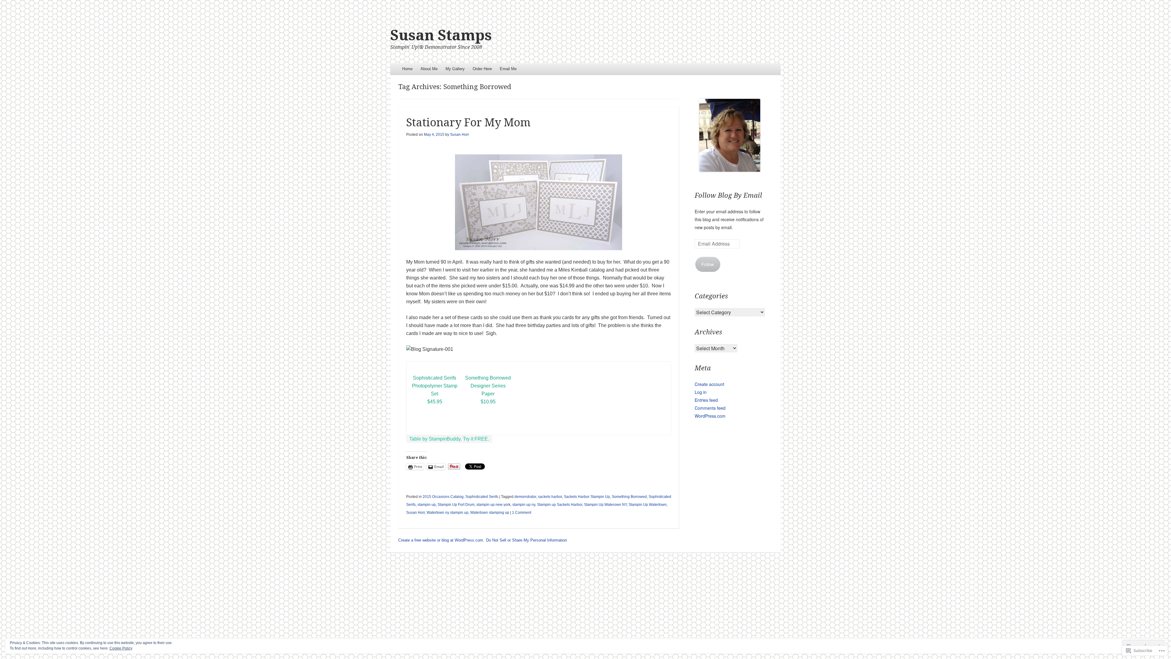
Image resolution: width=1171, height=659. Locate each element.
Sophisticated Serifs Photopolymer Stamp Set (434, 385)
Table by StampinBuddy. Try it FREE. (449, 438)
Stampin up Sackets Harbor (559, 504)
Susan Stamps (441, 35)
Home (407, 69)
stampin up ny (523, 504)
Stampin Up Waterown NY (605, 504)
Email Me (508, 69)
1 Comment (521, 512)
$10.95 (488, 401)
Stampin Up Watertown (647, 504)
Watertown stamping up (489, 512)
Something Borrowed (629, 497)
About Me (429, 69)
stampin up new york (493, 504)
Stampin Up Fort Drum (456, 504)
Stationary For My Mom (468, 122)
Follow (707, 264)
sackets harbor (550, 497)
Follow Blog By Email (728, 195)
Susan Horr (459, 134)
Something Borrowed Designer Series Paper (488, 385)
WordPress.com (710, 416)
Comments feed (710, 408)
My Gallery (455, 69)
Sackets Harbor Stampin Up (587, 497)
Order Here (482, 69)
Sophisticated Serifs (481, 497)
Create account (709, 384)
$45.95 (434, 401)
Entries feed (706, 400)
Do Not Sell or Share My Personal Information (526, 540)
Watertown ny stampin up (447, 512)
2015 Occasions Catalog (443, 497)
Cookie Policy (120, 648)
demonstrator (525, 497)
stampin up (426, 504)
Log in (701, 392)
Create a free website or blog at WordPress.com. (441, 540)
